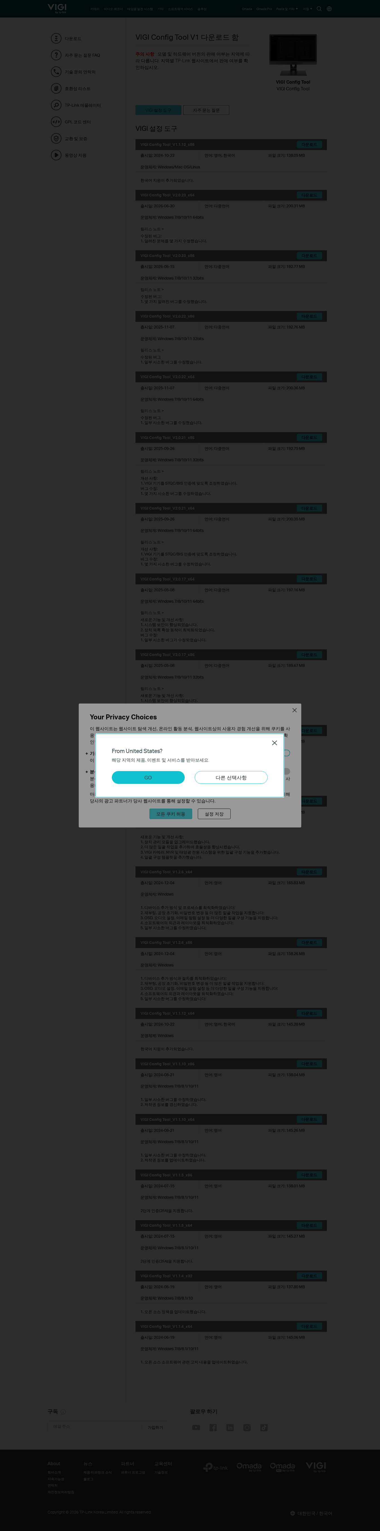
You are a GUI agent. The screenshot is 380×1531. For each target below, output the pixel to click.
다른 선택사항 (231, 777)
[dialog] (190, 765)
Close (274, 742)
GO (148, 777)
